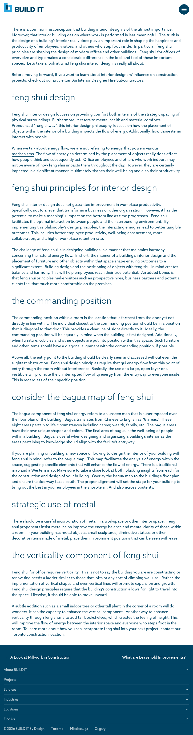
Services (10, 689)
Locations (11, 709)
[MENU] (184, 9)
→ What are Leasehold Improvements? (152, 657)
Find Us (9, 719)
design (49, 204)
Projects (10, 679)
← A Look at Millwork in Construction (38, 657)
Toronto (57, 729)
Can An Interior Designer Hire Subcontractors (103, 80)
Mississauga (79, 729)
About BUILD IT (15, 670)
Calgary (100, 729)
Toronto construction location (38, 634)
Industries (11, 699)
